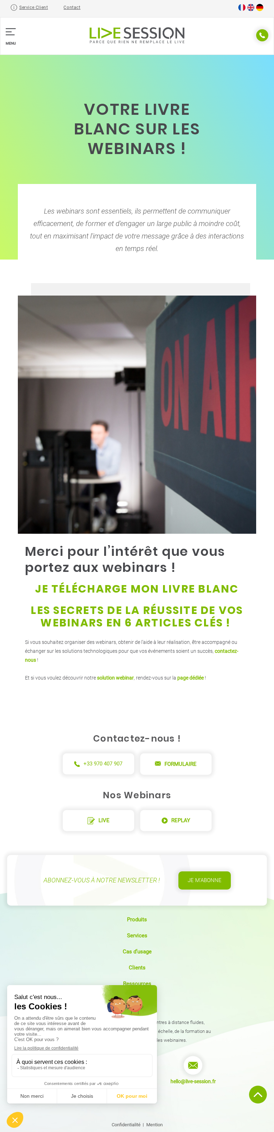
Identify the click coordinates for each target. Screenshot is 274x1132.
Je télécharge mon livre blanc (137, 588)
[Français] (241, 9)
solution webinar (115, 678)
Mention (154, 1124)
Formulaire (180, 764)
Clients (137, 967)
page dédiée (190, 678)
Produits (137, 919)
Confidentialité (126, 1124)
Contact (72, 7)
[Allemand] (259, 9)
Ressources (137, 983)
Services (137, 935)
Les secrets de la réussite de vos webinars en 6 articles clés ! (137, 616)
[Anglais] (250, 9)
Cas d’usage (137, 951)
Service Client (33, 7)
